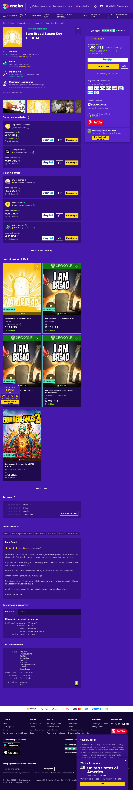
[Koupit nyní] (108, 60)
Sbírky (32, 727)
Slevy (32, 733)
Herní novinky (73, 724)
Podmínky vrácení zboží (56, 733)
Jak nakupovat (35, 724)
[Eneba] (13, 6)
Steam (27, 64)
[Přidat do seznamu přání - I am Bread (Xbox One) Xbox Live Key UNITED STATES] (76, 339)
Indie (61, 534)
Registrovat (124, 6)
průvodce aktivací (25, 66)
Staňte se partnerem (75, 730)
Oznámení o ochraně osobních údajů (65, 773)
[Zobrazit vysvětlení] (33, 152)
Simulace (52, 534)
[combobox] (49, 6)
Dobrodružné (72, 534)
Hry (30, 23)
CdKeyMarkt (17, 150)
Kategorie (21, 23)
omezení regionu (25, 56)
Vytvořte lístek (52, 730)
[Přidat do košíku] (124, 66)
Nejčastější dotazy (54, 724)
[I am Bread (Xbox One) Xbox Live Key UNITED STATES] (62, 358)
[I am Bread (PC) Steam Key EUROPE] (22, 286)
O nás (5, 724)
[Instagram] (119, 723)
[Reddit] (127, 723)
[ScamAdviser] (98, 105)
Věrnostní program (37, 730)
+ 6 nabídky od (108, 74)
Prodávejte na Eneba (100, 724)
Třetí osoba (40, 534)
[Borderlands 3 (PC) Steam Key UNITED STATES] (22, 431)
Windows (24, 682)
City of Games (18, 180)
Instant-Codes (18, 203)
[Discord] (123, 723)
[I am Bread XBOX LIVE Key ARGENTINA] (62, 286)
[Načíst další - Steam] (5, 63)
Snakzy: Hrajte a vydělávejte (78, 733)
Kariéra (5, 730)
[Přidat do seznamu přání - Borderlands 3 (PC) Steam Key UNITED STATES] (37, 413)
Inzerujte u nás (97, 727)
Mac (22, 684)
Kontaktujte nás (8, 727)
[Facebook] (112, 723)
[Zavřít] (125, 760)
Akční (6, 534)
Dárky (70, 727)
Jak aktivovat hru (53, 727)
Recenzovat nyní (69, 513)
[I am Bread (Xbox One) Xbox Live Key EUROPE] (22, 358)
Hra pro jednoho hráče (22, 534)
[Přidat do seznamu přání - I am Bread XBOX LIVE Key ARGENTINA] (76, 267)
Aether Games (18, 225)
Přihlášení (113, 6)
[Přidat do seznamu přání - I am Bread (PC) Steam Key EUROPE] (37, 267)
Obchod (11, 23)
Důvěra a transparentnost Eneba (15, 733)
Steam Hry (39, 23)
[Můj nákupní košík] (101, 6)
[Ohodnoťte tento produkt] (14, 548)
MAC (23, 612)
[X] (116, 723)
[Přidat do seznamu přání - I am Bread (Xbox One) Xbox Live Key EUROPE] (37, 339)
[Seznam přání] (95, 6)
